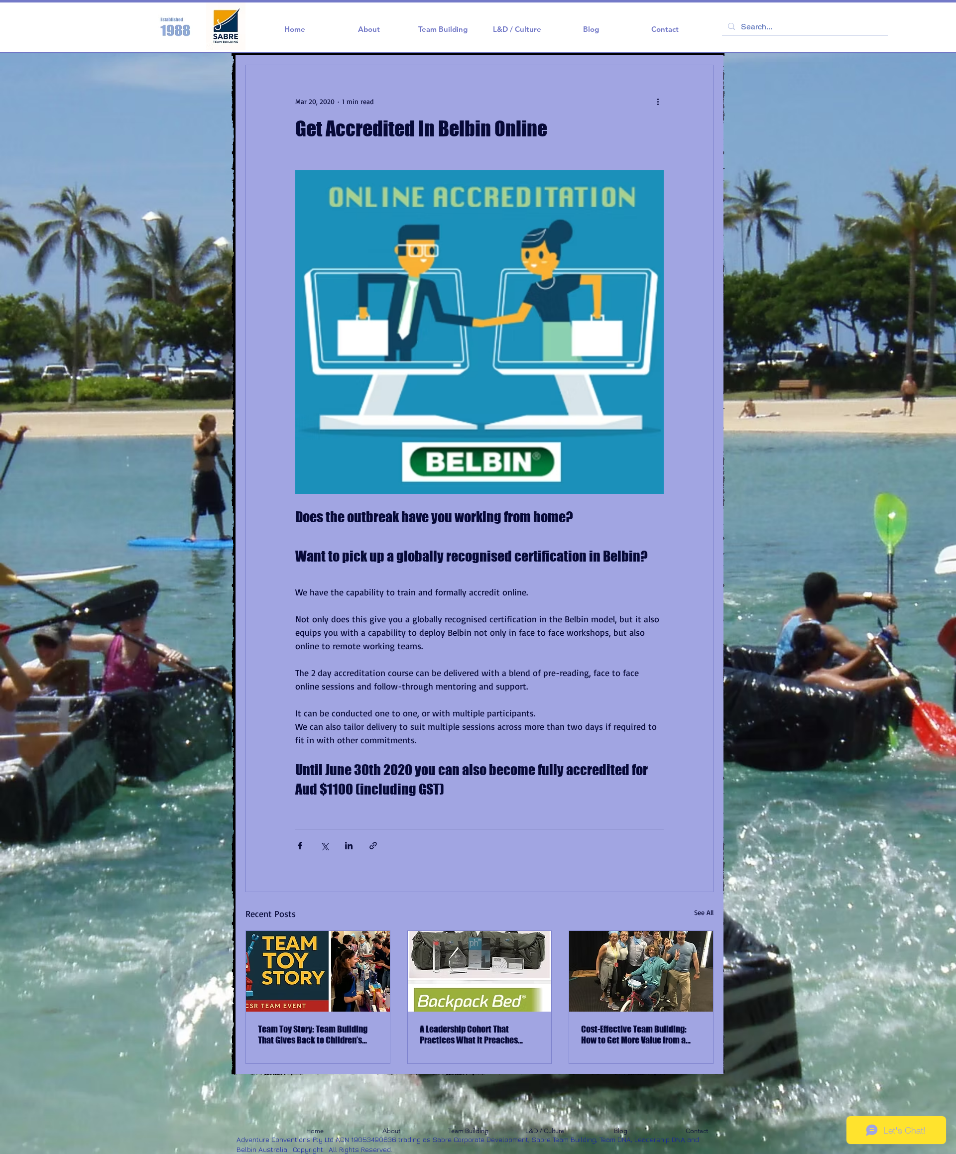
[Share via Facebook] (300, 845)
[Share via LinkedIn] (349, 845)
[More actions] (658, 101)
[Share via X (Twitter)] (324, 845)
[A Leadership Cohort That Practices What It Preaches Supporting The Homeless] (480, 971)
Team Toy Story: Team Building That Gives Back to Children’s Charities (312, 1034)
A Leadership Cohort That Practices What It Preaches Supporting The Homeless (469, 1034)
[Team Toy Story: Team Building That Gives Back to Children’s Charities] (318, 971)
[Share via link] (373, 845)
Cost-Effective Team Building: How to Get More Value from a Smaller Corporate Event (634, 1034)
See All (704, 912)
